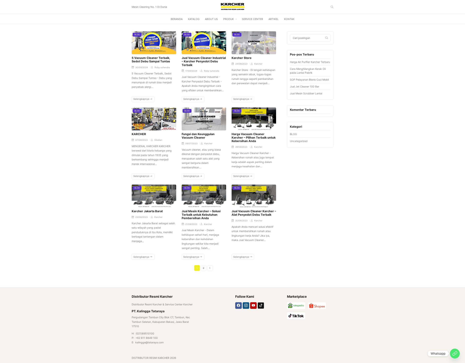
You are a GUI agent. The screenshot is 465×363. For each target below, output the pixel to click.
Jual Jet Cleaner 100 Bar (304, 86)
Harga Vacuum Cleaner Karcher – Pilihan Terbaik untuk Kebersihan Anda (254, 137)
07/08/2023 (141, 140)
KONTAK (289, 19)
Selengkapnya (141, 98)
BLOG (137, 34)
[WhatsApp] (455, 353)
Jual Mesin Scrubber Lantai (306, 93)
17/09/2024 (191, 70)
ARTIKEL (273, 19)
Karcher (258, 63)
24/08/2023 (241, 63)
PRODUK (228, 19)
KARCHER (139, 134)
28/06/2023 (241, 146)
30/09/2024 (141, 67)
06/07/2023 (191, 143)
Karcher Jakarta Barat (147, 211)
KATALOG (193, 19)
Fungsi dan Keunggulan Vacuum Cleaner (198, 135)
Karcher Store (242, 58)
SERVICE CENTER (252, 19)
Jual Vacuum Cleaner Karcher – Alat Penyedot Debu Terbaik (254, 212)
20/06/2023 (241, 220)
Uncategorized (299, 141)
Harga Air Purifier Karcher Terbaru (310, 61)
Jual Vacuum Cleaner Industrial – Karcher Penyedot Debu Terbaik (204, 61)
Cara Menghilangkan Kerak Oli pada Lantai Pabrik (308, 70)
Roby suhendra (162, 67)
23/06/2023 (141, 217)
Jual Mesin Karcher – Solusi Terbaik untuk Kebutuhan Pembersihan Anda (201, 214)
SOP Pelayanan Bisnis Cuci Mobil (309, 79)
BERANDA (177, 19)
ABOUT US (211, 19)
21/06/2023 (191, 224)
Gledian (158, 140)
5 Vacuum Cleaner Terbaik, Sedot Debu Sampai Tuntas (151, 59)
